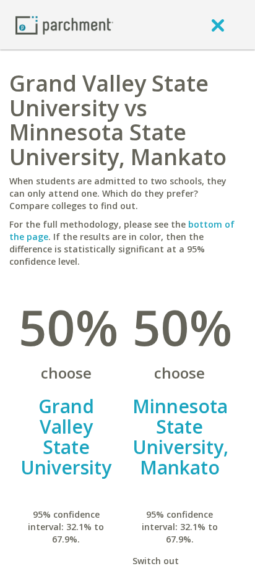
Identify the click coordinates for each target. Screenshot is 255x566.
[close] (217, 24)
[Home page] (64, 24)
